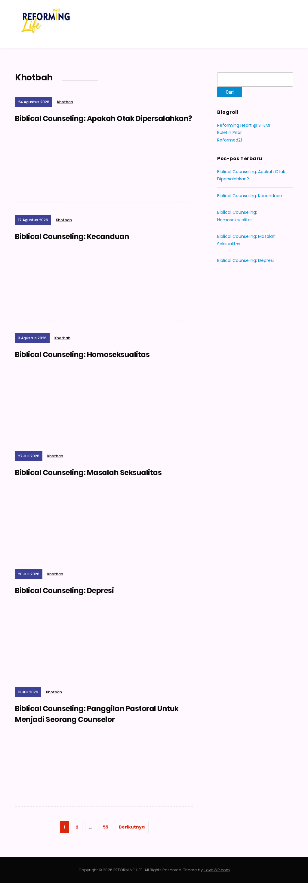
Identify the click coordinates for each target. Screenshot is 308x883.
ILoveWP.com (217, 870)
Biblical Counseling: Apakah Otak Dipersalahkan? (103, 118)
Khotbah (65, 101)
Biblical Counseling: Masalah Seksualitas (88, 472)
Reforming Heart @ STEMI (243, 125)
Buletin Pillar (229, 132)
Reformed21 (229, 140)
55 (105, 827)
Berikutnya (132, 827)
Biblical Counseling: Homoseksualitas (82, 354)
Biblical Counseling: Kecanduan (72, 236)
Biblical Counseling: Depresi (64, 590)
